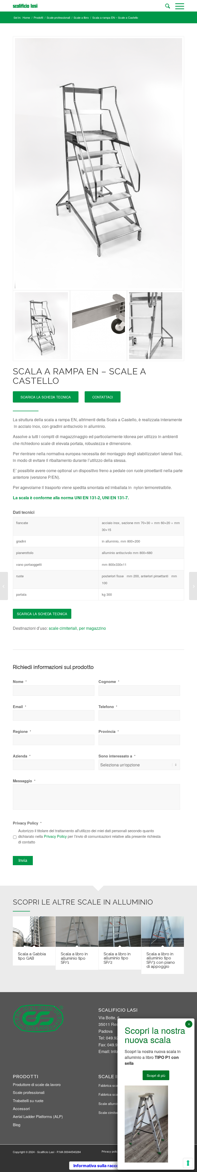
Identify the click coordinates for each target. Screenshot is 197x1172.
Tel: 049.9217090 (114, 1038)
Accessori (21, 1108)
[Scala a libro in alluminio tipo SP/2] (119, 931)
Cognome (108, 681)
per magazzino (92, 628)
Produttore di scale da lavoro (37, 1084)
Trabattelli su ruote (28, 1100)
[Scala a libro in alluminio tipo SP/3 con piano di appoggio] (162, 931)
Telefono (107, 706)
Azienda (22, 756)
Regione (22, 731)
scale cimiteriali (63, 628)
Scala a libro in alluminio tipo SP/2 (117, 958)
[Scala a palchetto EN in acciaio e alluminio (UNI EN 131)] (4, 586)
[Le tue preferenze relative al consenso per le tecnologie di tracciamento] (188, 1163)
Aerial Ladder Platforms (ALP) (38, 1116)
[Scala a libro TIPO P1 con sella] (193, 586)
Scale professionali (58, 17)
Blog (16, 1124)
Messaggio (24, 780)
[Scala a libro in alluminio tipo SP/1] (77, 931)
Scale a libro (81, 17)
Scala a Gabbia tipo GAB (32, 956)
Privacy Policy (27, 823)
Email (19, 706)
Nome (20, 681)
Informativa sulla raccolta (98, 1165)
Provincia (108, 731)
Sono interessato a (116, 756)
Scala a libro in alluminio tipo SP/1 (74, 958)
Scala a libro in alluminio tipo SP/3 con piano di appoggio (160, 960)
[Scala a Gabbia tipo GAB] (34, 931)
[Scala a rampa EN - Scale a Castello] (98, 163)
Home (26, 17)
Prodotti (38, 17)
